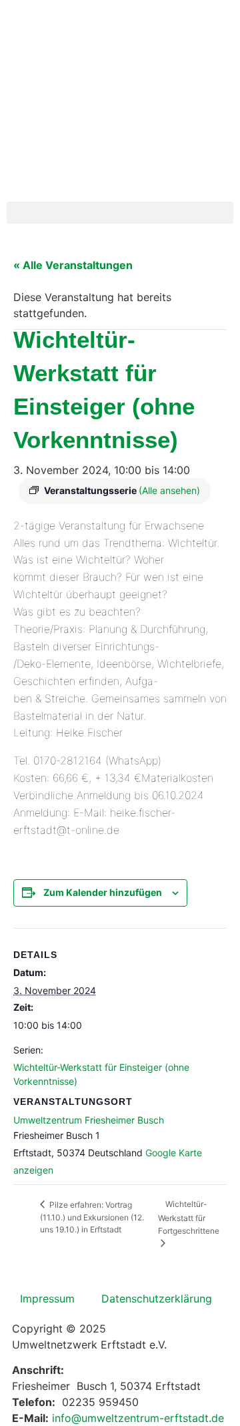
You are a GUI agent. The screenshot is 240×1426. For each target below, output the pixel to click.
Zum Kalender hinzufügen (102, 892)
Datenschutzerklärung (156, 1298)
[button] (120, 213)
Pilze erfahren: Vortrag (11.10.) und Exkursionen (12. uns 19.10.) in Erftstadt (92, 1217)
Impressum (47, 1298)
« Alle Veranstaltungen (73, 265)
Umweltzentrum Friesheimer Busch (88, 1120)
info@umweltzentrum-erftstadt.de (138, 1418)
